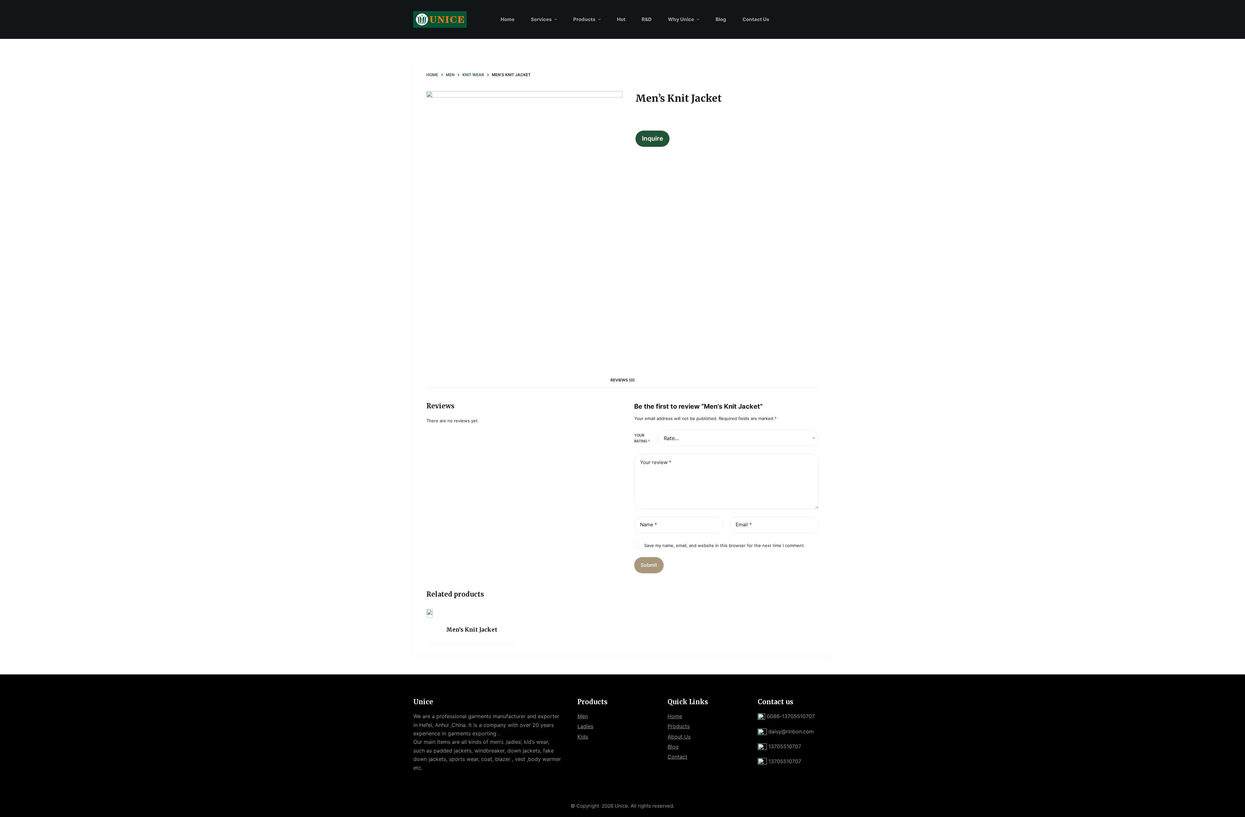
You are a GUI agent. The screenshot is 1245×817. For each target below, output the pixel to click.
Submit (649, 565)
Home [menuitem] (508, 19)
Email (744, 524)
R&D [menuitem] (647, 19)
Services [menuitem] (541, 19)
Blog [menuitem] (721, 19)
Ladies (585, 726)
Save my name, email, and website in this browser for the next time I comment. (724, 545)
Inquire (652, 138)
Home (675, 716)
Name (648, 524)
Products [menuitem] (584, 19)
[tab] (623, 380)
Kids (582, 736)
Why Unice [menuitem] (681, 19)
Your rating (642, 438)
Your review (655, 462)
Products (679, 726)
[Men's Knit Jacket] (471, 613)
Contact (677, 756)
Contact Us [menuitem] (755, 19)
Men (582, 716)
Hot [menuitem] (621, 19)
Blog (673, 746)
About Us (679, 736)
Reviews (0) (623, 380)
